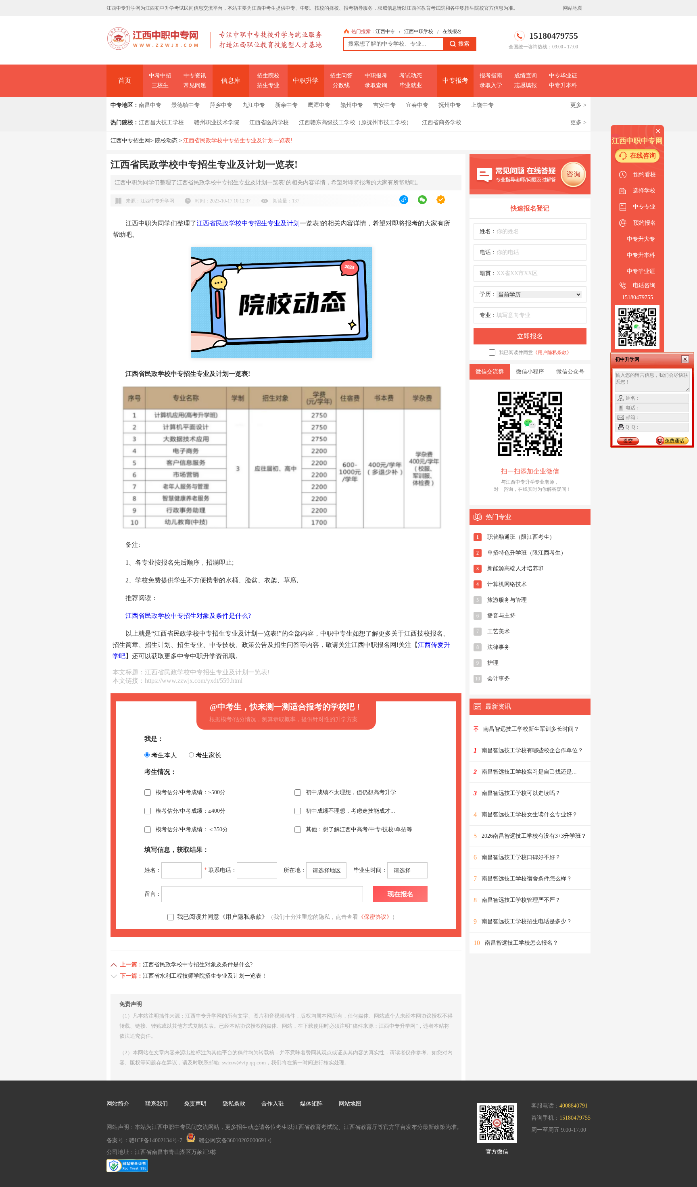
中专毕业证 (563, 76)
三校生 (160, 85)
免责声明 (195, 1104)
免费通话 (674, 441)
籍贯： (488, 273)
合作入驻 (272, 1104)
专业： (488, 315)
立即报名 (530, 336)
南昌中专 (150, 105)
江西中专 (385, 31)
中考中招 (160, 76)
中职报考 (376, 76)
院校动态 (166, 141)
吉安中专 (384, 105)
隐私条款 (234, 1104)
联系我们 (156, 1104)
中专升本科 (563, 85)
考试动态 (410, 76)
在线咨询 (643, 155)
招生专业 (268, 85)
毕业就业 (410, 85)
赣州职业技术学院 (216, 122)
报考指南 (491, 76)
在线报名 (452, 31)
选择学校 (644, 191)
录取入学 (491, 85)
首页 (124, 80)
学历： (488, 294)
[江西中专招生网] (154, 46)
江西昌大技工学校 (161, 122)
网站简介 (117, 1104)
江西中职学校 (418, 31)
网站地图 (572, 8)
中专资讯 (195, 76)
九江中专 (253, 105)
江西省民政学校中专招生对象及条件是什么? (188, 615)
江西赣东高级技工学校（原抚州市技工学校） (355, 122)
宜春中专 (417, 105)
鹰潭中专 (319, 105)
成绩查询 (525, 76)
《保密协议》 (375, 917)
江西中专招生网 (130, 141)
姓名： (488, 231)
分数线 (341, 85)
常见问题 (195, 85)
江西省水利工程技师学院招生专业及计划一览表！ (205, 976)
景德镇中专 (185, 105)
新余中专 (286, 105)
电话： (488, 252)
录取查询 (376, 85)
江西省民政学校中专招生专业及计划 (248, 223)
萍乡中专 (221, 105)
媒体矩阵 (311, 1104)
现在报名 (400, 894)
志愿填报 (525, 85)
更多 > (578, 105)
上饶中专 (482, 105)
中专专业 (644, 207)
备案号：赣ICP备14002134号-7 (144, 1140)
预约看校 (644, 174)
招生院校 (268, 76)
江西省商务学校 (441, 122)
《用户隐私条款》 (552, 352)
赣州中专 (351, 105)
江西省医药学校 (269, 122)
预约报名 (644, 223)
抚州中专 (449, 105)
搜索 (464, 44)
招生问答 (341, 76)
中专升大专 (641, 239)
